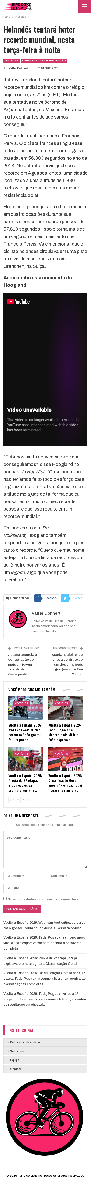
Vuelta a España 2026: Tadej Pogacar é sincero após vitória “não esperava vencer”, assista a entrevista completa (44, 943)
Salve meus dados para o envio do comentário (43, 899)
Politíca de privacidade (25, 1042)
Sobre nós (17, 1051)
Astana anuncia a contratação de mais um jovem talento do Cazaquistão (22, 664)
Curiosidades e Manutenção (44, 60)
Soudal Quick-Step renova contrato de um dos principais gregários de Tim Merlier (67, 664)
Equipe (14, 1060)
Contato (16, 1069)
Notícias (11, 60)
